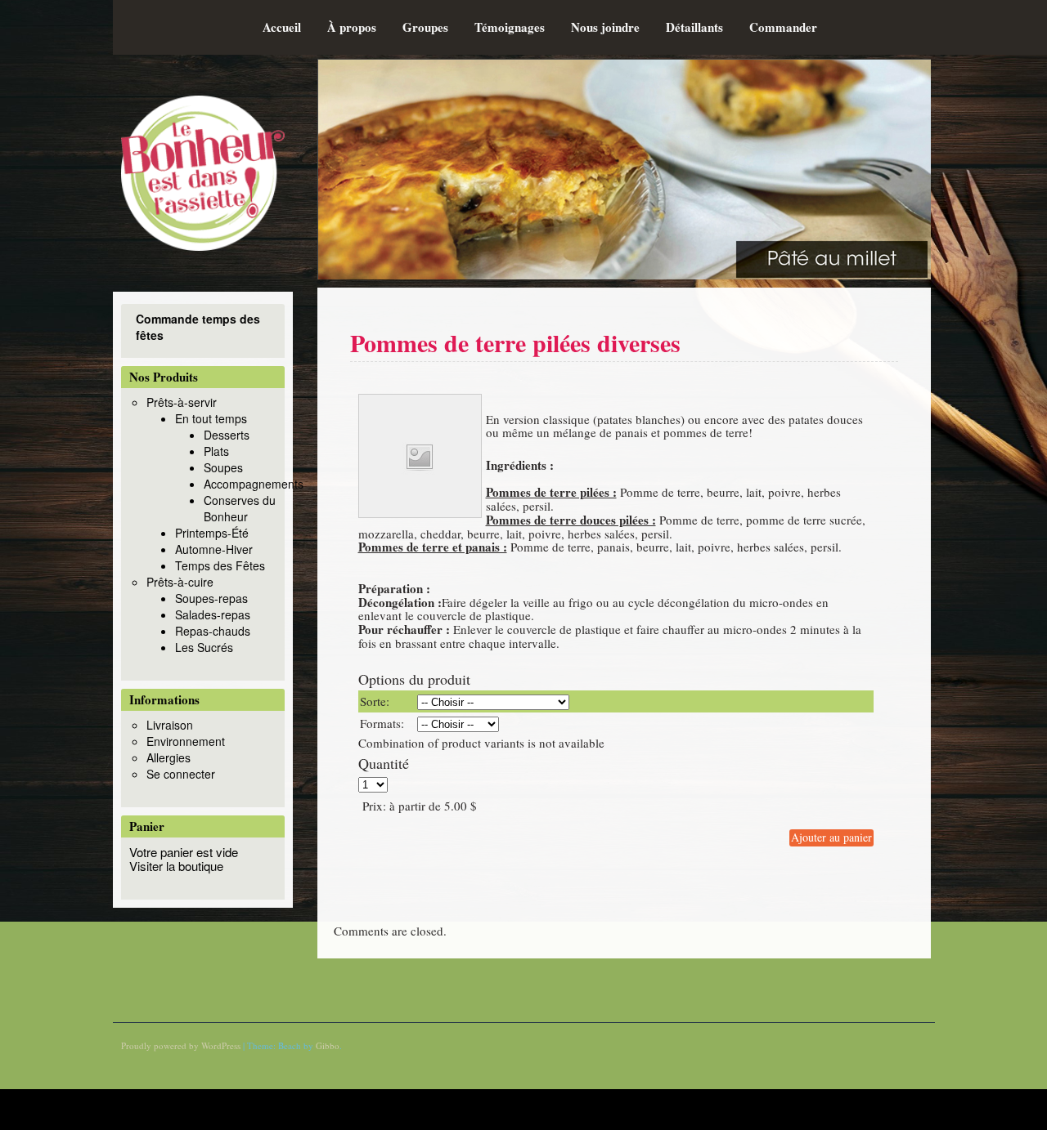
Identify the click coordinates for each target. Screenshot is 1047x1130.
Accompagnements (253, 484)
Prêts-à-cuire (179, 582)
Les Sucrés (204, 647)
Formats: (382, 723)
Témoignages (509, 27)
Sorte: (374, 701)
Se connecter (180, 774)
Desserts (226, 435)
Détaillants (694, 27)
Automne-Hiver (214, 549)
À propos (351, 27)
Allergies (168, 757)
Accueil (282, 27)
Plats (216, 451)
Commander (783, 27)
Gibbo (327, 1045)
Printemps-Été (212, 533)
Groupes (425, 27)
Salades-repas (212, 614)
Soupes (223, 467)
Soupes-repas (211, 598)
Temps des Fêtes (220, 565)
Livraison (169, 725)
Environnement (185, 741)
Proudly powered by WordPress (180, 1045)
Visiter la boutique (176, 865)
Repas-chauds (212, 631)
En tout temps (211, 418)
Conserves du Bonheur (240, 508)
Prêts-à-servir (181, 402)
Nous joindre (605, 27)
